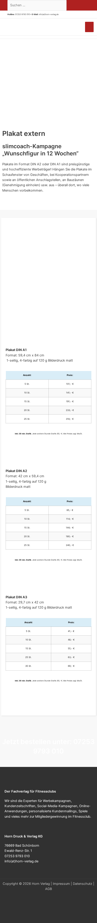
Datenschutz (82, 884)
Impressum (61, 884)
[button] (60, 14)
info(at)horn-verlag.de (49, 14)
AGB (48, 889)
